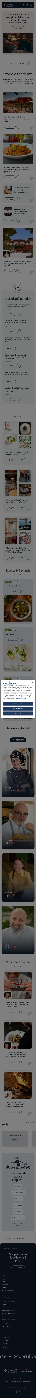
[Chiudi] (32, 682)
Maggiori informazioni (21, 698)
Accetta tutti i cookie (18, 708)
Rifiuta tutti (18, 713)
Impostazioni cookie (18, 703)
